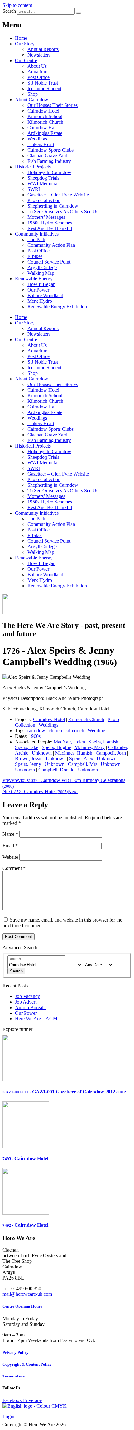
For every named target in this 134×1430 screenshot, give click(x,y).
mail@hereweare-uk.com (27, 1294)
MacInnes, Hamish (73, 753)
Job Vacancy (27, 996)
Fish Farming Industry (49, 161)
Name (10, 834)
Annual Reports (43, 49)
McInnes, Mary (89, 747)
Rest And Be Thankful (49, 228)
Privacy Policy (15, 1352)
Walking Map (40, 273)
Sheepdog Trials (43, 178)
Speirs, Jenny (28, 764)
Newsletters (38, 54)
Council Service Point (48, 261)
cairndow (36, 730)
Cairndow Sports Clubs (50, 150)
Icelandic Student (44, 88)
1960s (35, 736)
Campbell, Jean (111, 753)
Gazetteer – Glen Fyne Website (58, 194)
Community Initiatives (37, 234)
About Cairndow (31, 99)
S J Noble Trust (42, 82)
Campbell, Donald (56, 769)
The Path (36, 239)
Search (9, 11)
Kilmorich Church (45, 122)
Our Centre (26, 60)
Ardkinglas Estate (44, 133)
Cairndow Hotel (43, 110)
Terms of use (13, 1376)
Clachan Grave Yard (47, 155)
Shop (32, 94)
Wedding (96, 730)
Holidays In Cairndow (49, 172)
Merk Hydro (39, 301)
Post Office (38, 77)
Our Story (25, 43)
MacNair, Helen (69, 741)
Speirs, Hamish (103, 741)
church (55, 730)
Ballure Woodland (45, 295)
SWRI (33, 189)
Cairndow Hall (42, 127)
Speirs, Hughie (56, 747)
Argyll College (42, 267)
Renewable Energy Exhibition (57, 306)
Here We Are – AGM (36, 1018)
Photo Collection (43, 200)
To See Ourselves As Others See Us (62, 211)
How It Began (41, 284)
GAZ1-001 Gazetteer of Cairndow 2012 (64, 1091)
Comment (14, 868)
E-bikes (34, 256)
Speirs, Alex (81, 758)
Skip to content (17, 5)
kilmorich (74, 730)
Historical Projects (33, 166)
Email (10, 845)
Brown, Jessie (28, 758)
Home (21, 38)
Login (8, 1416)
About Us (37, 66)
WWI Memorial (43, 183)
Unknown (42, 753)
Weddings (37, 138)
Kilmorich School (44, 116)
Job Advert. (26, 1002)
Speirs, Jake (26, 747)
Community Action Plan (51, 245)
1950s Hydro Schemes (49, 222)
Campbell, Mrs (82, 764)
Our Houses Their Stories (52, 105)
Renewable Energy (34, 278)
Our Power (38, 289)
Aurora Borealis (30, 1007)
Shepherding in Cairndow (52, 206)
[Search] (78, 13)
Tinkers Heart (40, 144)
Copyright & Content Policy (27, 1364)
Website (10, 857)
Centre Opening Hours (22, 1306)
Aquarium (37, 71)
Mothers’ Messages (46, 217)
